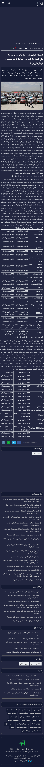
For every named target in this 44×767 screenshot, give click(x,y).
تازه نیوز (22, 3)
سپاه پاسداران (36, 717)
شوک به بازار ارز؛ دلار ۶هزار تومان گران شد (25, 580)
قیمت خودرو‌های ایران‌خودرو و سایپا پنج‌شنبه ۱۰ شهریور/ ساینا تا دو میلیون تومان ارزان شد (24, 59)
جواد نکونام (13, 717)
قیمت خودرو (36, 453)
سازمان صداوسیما (35, 727)
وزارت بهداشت (36, 724)
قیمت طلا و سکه (12, 710)
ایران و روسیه (12, 713)
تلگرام (17, 749)
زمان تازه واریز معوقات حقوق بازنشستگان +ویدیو (23, 566)
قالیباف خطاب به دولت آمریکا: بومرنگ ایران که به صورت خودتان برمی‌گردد (23, 524)
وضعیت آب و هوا (24, 710)
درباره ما (30, 749)
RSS (11, 749)
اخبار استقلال (24, 664)
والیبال (12, 727)
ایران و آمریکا (37, 710)
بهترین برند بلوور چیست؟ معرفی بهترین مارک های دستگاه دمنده (22, 684)
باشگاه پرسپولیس (22, 727)
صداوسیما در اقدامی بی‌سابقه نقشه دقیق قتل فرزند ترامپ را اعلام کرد (22, 545)
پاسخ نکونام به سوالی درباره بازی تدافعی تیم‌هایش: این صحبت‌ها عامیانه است (21, 500)
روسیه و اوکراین (26, 720)
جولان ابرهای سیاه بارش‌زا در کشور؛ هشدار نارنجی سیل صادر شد (21, 612)
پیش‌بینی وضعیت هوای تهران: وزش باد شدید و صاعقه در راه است (21, 539)
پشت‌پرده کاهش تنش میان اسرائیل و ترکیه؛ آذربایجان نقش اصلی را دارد (21, 518)
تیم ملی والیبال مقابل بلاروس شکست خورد (25, 556)
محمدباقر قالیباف (13, 720)
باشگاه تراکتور (36, 731)
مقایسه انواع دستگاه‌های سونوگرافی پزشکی (25, 689)
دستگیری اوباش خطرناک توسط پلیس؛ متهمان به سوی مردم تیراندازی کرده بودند (21, 561)
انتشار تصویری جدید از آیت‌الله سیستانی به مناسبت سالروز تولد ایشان (22, 551)
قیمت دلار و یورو (35, 713)
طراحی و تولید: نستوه (20, 761)
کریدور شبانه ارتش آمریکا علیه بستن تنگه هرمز (23, 638)
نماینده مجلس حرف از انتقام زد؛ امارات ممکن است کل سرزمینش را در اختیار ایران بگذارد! (21, 575)
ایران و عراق (37, 720)
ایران (34, 43)
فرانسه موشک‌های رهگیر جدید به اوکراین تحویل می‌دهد (23, 633)
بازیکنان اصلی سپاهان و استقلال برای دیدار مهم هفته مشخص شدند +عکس (21, 530)
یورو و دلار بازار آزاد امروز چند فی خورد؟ (26, 648)
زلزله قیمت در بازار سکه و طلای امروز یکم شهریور (23, 570)
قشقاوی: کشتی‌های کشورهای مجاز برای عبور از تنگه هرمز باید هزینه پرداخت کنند (22, 506)
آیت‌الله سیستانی (25, 717)
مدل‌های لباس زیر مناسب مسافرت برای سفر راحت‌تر (22, 675)
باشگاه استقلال (23, 713)
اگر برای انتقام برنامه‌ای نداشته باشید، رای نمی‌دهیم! (22, 591)
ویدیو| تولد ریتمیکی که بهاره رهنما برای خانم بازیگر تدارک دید (22, 643)
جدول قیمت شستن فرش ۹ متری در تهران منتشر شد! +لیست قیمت (21, 693)
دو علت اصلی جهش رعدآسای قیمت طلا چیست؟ (23, 535)
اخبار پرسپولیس (35, 664)
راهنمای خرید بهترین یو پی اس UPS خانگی (24, 679)
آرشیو (23, 749)
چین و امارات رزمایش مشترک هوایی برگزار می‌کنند (22, 652)
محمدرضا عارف (9, 724)
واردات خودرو (26, 731)
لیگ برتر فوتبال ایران (23, 724)
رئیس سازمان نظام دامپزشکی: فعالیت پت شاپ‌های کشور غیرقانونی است (22, 512)
